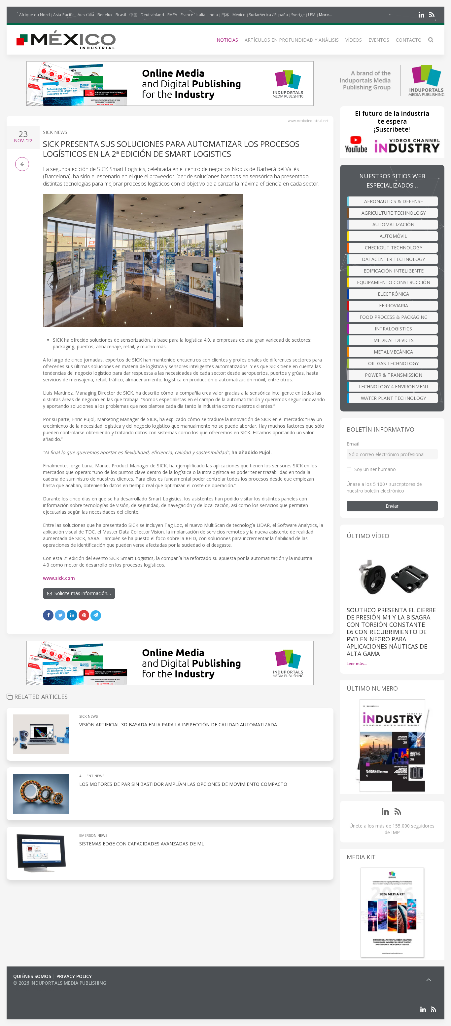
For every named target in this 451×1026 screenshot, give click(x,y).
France (187, 15)
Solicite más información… (81, 593)
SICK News (55, 132)
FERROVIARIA (393, 305)
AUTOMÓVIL (393, 236)
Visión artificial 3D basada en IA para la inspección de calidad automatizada (178, 724)
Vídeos (353, 40)
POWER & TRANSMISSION (393, 375)
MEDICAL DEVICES (393, 340)
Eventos (378, 40)
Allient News (91, 775)
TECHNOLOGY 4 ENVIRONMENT (393, 386)
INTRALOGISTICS (393, 328)
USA (312, 15)
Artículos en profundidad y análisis (292, 40)
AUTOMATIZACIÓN (393, 224)
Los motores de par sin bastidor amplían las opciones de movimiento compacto (183, 784)
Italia (200, 15)
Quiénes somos (32, 976)
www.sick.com (59, 578)
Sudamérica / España (268, 15)
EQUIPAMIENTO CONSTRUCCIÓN (393, 282)
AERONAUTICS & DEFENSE (393, 201)
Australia (86, 15)
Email (353, 444)
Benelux (104, 15)
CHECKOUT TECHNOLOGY (393, 247)
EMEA (172, 15)
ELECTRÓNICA (393, 294)
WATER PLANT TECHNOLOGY (393, 398)
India (213, 15)
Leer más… (357, 663)
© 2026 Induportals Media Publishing (59, 983)
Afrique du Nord (34, 15)
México (239, 15)
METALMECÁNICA (393, 352)
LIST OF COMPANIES (35, 989)
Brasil (121, 15)
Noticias (227, 40)
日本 (225, 15)
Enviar (392, 506)
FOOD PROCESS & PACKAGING (394, 317)
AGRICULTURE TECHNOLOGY (394, 213)
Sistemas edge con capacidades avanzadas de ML (141, 843)
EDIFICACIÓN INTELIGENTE (394, 271)
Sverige (298, 15)
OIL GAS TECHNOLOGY (393, 363)
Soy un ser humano (375, 469)
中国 (133, 15)
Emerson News (93, 835)
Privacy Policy (74, 976)
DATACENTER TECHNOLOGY (393, 259)
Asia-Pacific (63, 15)
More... (325, 15)
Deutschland (152, 15)
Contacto (409, 40)
